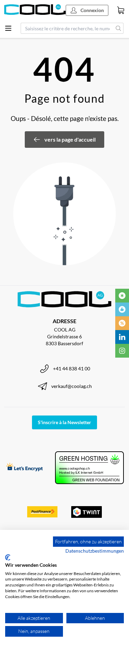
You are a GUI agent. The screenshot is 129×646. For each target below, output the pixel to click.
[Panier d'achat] (120, 10)
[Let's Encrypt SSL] (24, 467)
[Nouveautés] (122, 296)
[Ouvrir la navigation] (8, 28)
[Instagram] (122, 351)
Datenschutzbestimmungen (94, 551)
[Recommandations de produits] (122, 309)
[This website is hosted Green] (89, 467)
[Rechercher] (118, 28)
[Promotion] (122, 323)
